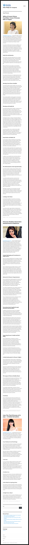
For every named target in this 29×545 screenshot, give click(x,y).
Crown (9, 217)
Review (4, 538)
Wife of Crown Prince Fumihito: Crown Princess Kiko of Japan (11, 18)
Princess (7, 217)
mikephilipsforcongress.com (7, 35)
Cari (3, 506)
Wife (21, 217)
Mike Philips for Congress (10, 7)
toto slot (4, 530)
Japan (14, 217)
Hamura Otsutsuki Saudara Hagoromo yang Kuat (11, 523)
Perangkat (4, 536)
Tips (3, 540)
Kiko (15, 217)
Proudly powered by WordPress (13, 542)
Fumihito (12, 217)
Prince (17, 217)
